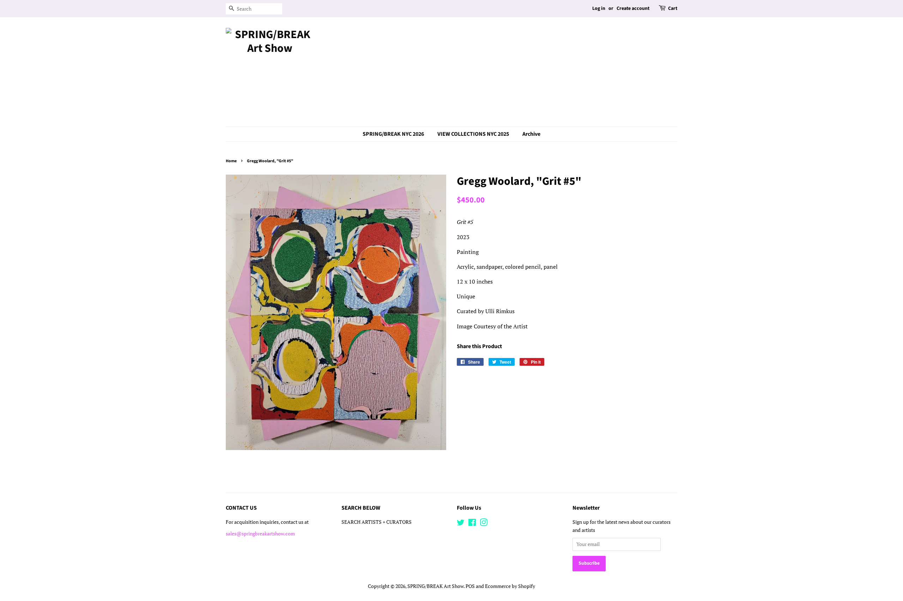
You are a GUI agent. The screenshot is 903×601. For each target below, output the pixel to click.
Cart (672, 8)
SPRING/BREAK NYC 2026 (393, 134)
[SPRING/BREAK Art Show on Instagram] (483, 524)
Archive (531, 134)
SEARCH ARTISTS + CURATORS (376, 522)
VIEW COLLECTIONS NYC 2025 (473, 134)
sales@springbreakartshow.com (260, 533)
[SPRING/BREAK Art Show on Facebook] (472, 524)
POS (470, 586)
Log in (598, 8)
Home (231, 161)
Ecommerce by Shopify (510, 586)
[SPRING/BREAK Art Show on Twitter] (461, 524)
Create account (633, 8)
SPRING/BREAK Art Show (435, 586)
